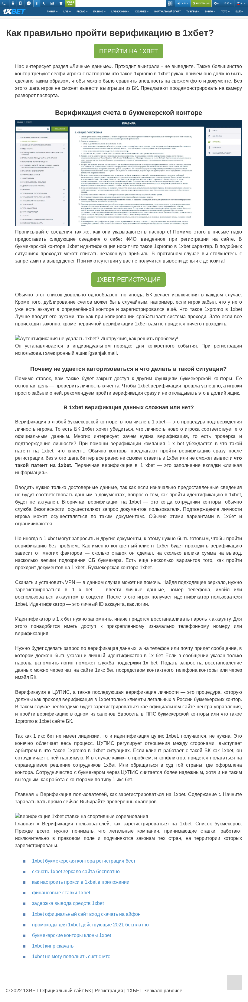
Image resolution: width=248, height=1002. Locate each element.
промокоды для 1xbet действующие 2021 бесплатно (90, 924)
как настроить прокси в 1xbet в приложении (80, 882)
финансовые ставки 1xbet (61, 892)
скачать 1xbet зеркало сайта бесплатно (76, 871)
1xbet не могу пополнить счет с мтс (71, 956)
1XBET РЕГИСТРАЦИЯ (128, 279)
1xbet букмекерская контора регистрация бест (83, 860)
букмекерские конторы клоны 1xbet (71, 935)
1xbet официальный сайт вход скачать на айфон (86, 914)
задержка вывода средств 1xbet (68, 903)
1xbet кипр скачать (52, 945)
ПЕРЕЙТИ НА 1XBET (128, 51)
